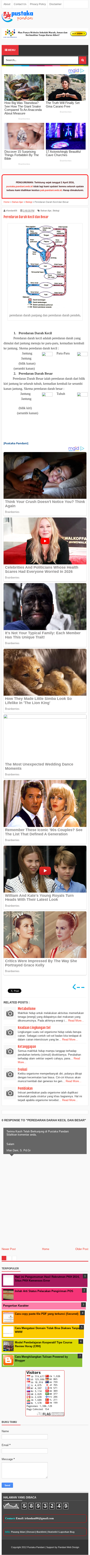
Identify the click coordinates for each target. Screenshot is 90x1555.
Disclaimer (55, 4)
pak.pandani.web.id (51, 190)
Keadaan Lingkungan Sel (34, 1028)
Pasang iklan (18, 1532)
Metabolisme (27, 1009)
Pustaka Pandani (35, 1547)
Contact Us (20, 4)
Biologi (56, 210)
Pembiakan (25, 1088)
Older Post (81, 1249)
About (7, 4)
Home (45, 1249)
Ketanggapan (27, 1046)
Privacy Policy (38, 4)
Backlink (41, 1532)
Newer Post (9, 1249)
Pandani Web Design (68, 1547)
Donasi (31, 1532)
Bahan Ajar (46, 210)
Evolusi (22, 1069)
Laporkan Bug (67, 1532)
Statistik (52, 1532)
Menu (11, 50)
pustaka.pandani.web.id (19, 186)
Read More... (76, 1020)
